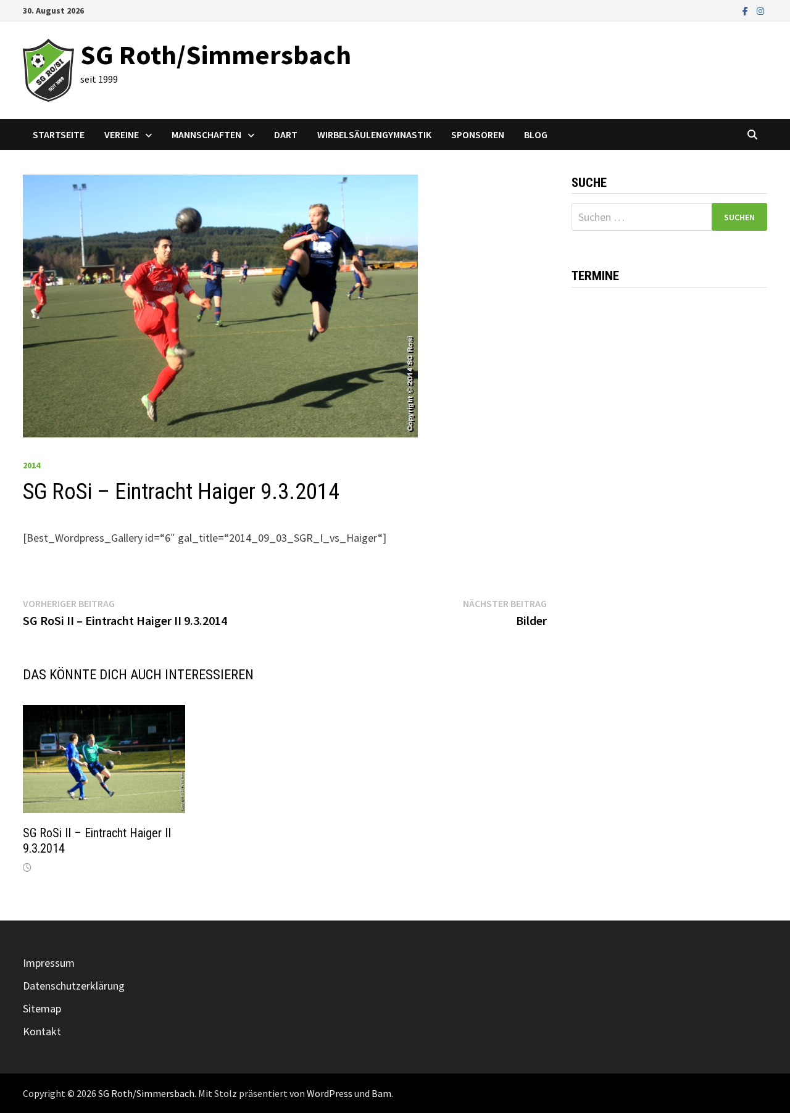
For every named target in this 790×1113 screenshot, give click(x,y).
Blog (535, 134)
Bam (381, 1093)
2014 (31, 465)
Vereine (121, 134)
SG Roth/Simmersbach (215, 55)
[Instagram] (760, 10)
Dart (285, 134)
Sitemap (42, 1008)
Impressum (49, 963)
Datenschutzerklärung (74, 986)
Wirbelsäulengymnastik (374, 134)
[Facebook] (746, 10)
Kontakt (42, 1031)
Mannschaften (206, 134)
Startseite (59, 134)
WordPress (329, 1093)
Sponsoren (477, 134)
